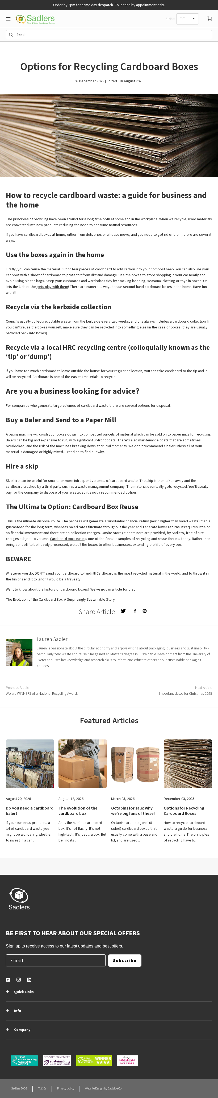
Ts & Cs (42, 1088)
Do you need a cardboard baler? (29, 810)
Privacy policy (65, 1088)
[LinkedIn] (29, 980)
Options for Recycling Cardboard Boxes (184, 810)
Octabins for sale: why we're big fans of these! (133, 810)
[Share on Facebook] (135, 611)
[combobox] (109, 34)
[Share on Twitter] (123, 611)
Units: (170, 19)
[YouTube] (8, 980)
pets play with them (52, 287)
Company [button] (22, 1029)
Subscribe (125, 960)
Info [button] (17, 1011)
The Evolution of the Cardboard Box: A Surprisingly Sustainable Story (60, 599)
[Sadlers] (35, 19)
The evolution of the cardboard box (78, 810)
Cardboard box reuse (67, 539)
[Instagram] (18, 980)
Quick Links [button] (24, 992)
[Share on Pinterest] (144, 611)
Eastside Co (114, 1088)
